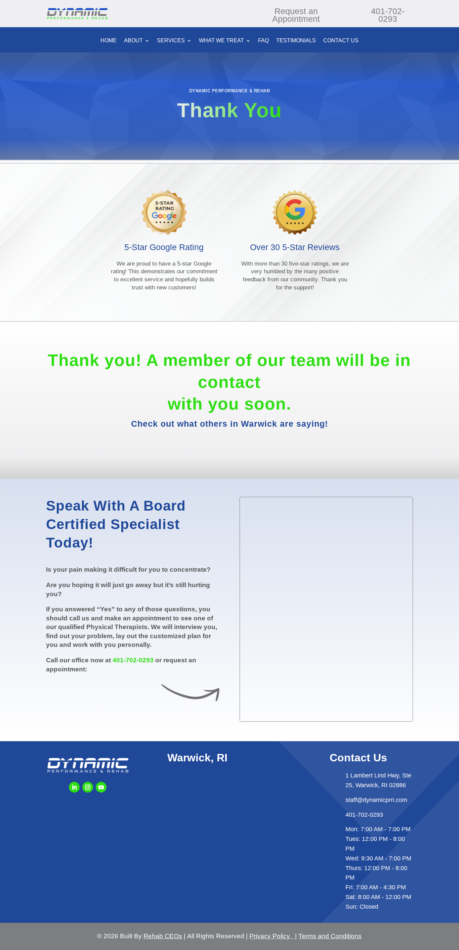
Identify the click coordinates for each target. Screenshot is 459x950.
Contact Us (341, 40)
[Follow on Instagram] (87, 787)
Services (171, 40)
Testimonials (296, 40)
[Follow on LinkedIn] (74, 787)
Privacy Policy (271, 936)
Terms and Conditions (330, 936)
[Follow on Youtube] (101, 787)
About (133, 40)
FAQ (263, 40)
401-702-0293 (133, 660)
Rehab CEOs (162, 936)
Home (108, 40)
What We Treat (221, 40)
